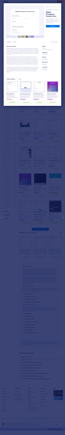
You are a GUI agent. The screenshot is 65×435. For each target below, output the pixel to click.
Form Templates (49, 9)
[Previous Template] (1, 217)
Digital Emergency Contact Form (51, 14)
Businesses (44, 64)
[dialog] (32, 217)
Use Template (52, 26)
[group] (12, 93)
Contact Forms (55, 9)
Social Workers (45, 59)
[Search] (47, 7)
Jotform (45, 69)
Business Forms (9, 99)
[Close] (63, 1)
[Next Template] (63, 217)
